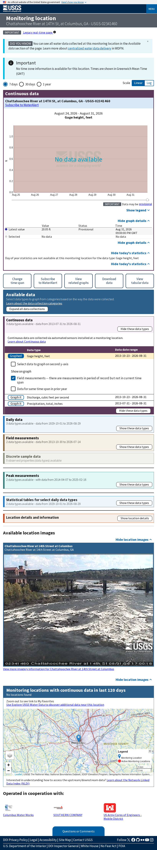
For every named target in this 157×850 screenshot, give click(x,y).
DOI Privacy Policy (15, 840)
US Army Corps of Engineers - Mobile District (123, 816)
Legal (33, 840)
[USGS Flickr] (142, 841)
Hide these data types (135, 329)
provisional (145, 204)
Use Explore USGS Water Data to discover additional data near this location (55, 705)
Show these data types (134, 428)
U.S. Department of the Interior (24, 846)
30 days (30, 84)
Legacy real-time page (38, 32)
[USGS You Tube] (147, 841)
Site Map (65, 840)
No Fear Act (108, 846)
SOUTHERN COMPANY (67, 815)
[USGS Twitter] (128, 841)
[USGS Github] (138, 841)
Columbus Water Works (18, 815)
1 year (47, 84)
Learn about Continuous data (27, 341)
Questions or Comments (78, 831)
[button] (78, 738)
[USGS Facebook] (133, 841)
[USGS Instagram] (151, 841)
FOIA (122, 846)
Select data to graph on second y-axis (42, 364)
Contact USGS (83, 840)
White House (89, 846)
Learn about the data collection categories (34, 303)
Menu (152, 9)
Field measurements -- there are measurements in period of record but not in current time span (79, 380)
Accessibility (48, 840)
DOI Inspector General (63, 846)
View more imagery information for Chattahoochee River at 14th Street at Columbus (58, 669)
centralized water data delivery (89, 48)
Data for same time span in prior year (42, 389)
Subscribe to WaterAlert (22, 105)
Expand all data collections (27, 309)
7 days (13, 84)
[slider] (147, 199)
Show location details (135, 518)
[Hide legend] (149, 751)
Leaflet (18, 774)
